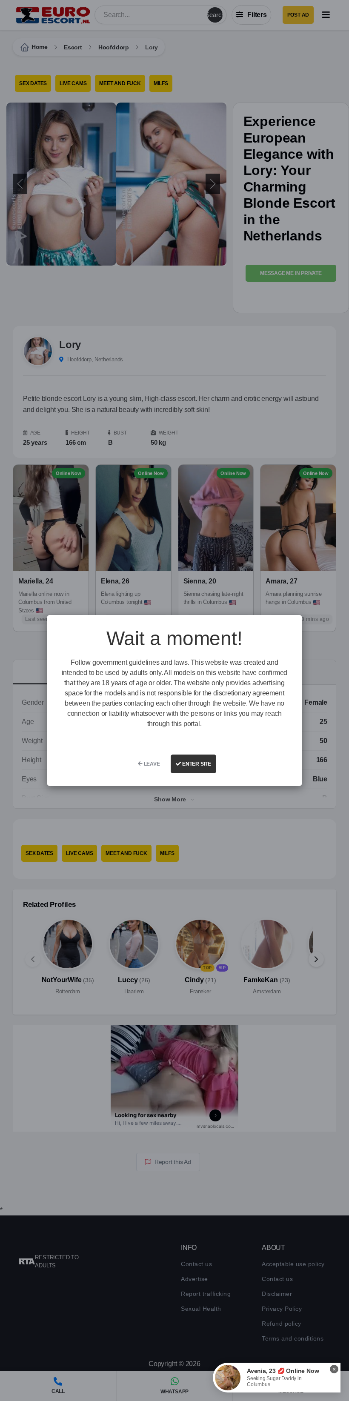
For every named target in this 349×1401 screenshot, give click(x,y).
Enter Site (196, 764)
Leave (151, 764)
